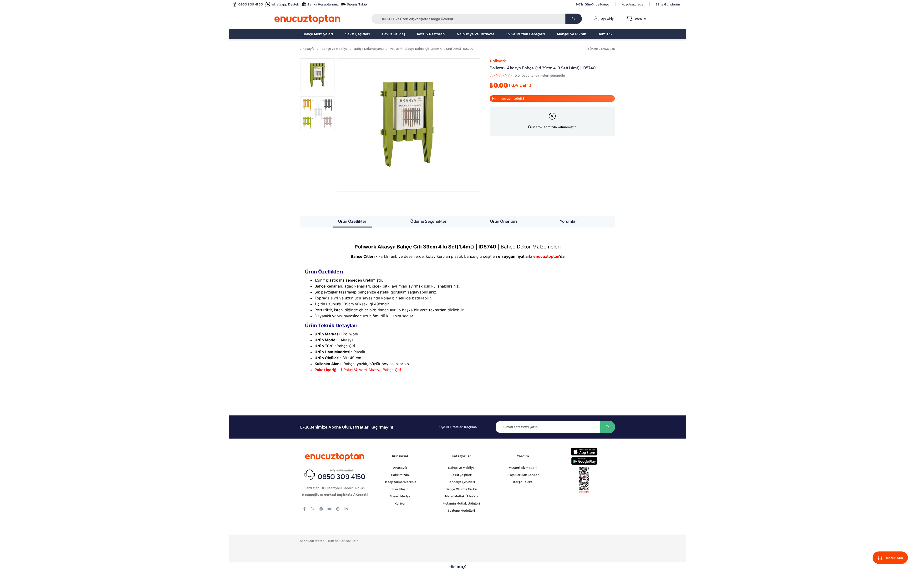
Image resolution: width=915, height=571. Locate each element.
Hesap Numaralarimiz (400, 482)
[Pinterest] (338, 509)
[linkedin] (346, 509)
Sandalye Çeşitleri (461, 482)
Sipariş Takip (357, 4)
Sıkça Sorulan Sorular (523, 474)
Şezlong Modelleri (461, 510)
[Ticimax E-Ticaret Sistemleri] (457, 567)
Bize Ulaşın (399, 489)
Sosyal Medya (400, 496)
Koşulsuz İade (632, 4)
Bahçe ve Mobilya (461, 467)
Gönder (607, 427)
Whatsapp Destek (285, 4)
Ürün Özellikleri (352, 221)
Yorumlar (568, 221)
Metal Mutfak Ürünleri (461, 496)
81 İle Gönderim (668, 4)
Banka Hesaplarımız (323, 4)
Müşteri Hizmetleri (523, 467)
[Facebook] (304, 509)
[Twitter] (313, 509)
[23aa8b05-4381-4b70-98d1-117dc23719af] (584, 480)
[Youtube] (329, 509)
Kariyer (400, 503)
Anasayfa (400, 467)
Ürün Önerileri (503, 221)
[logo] (334, 456)
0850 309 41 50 (250, 4)
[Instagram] (321, 509)
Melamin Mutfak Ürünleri (461, 503)
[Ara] (573, 19)
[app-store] (584, 451)
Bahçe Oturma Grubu (461, 489)
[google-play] (584, 460)
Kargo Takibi (522, 482)
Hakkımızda (400, 474)
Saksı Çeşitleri (461, 474)
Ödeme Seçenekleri (428, 221)
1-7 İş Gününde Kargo (592, 4)
